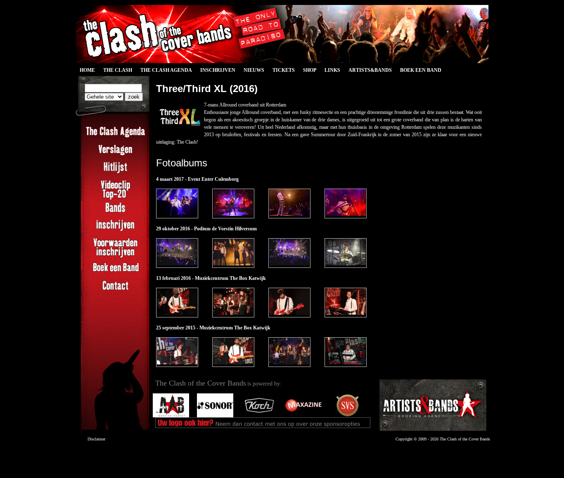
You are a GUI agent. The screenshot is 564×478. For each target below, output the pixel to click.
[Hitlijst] (115, 172)
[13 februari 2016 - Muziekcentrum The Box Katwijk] (177, 302)
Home (87, 70)
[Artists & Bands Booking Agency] (170, 416)
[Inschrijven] (115, 230)
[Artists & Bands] (432, 405)
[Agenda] (115, 137)
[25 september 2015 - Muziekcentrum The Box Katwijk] (177, 352)
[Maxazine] (303, 416)
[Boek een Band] (115, 272)
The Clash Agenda (166, 70)
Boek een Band (420, 70)
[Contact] (115, 290)
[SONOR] (215, 416)
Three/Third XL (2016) (207, 88)
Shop (309, 70)
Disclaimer (96, 439)
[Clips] (115, 199)
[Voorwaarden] (115, 257)
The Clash (115, 71)
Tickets (284, 70)
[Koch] (259, 416)
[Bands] (115, 212)
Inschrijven (217, 70)
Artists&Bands (370, 70)
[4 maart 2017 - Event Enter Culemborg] (177, 203)
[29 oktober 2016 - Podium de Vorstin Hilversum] (177, 253)
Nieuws (254, 70)
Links (332, 70)
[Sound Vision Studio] (347, 416)
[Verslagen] (115, 154)
